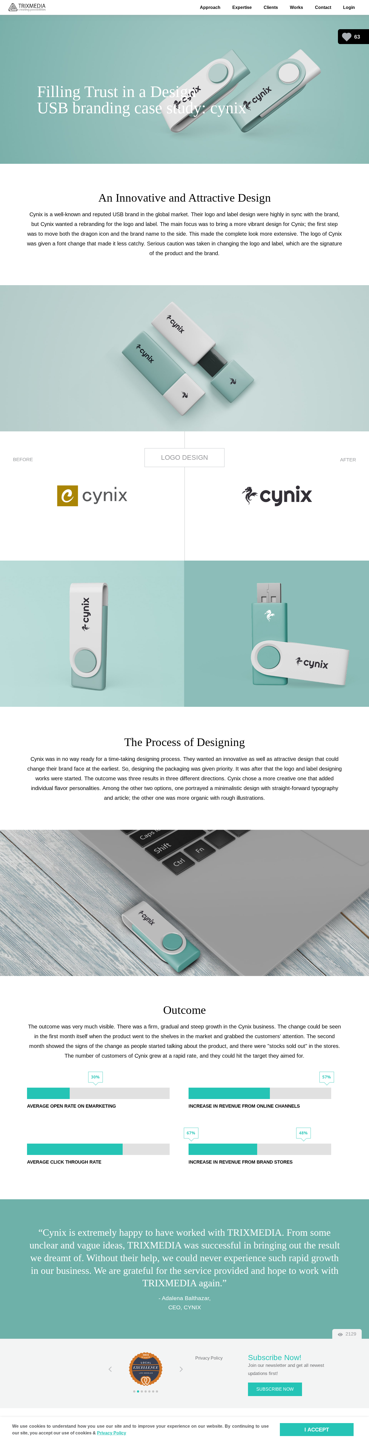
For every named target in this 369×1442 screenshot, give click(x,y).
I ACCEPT (316, 1430)
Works (296, 7)
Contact (323, 7)
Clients (271, 7)
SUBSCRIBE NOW (275, 1389)
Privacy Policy (209, 1358)
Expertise (242, 7)
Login (349, 7)
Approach (210, 7)
